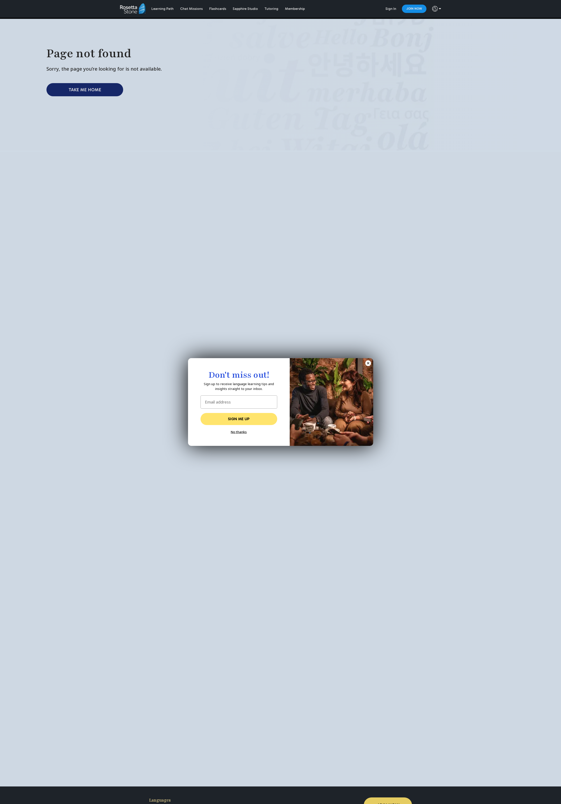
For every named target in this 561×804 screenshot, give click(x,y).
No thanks (239, 432)
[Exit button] (368, 363)
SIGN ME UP (239, 419)
